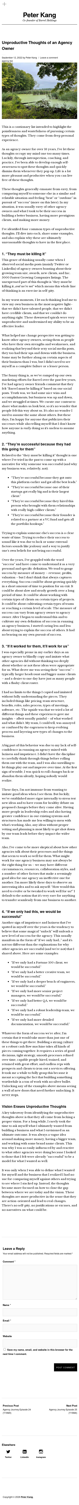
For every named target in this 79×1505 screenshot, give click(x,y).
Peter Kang (39, 14)
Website (7, 1336)
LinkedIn (24, 1457)
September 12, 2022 (12, 57)
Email (7, 1320)
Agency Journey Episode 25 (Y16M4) (63, 1409)
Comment (9, 1261)
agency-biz (7, 60)
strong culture (63, 1042)
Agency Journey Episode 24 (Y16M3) (17, 1409)
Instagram (41, 1457)
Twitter (8, 1457)
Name (7, 1305)
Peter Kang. (27, 1497)
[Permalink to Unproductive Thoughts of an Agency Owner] (39, 118)
